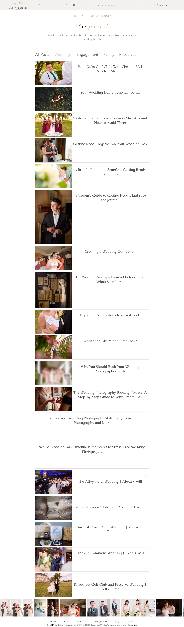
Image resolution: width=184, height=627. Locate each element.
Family (108, 54)
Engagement (87, 54)
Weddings (63, 54)
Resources (127, 54)
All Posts (42, 54)
